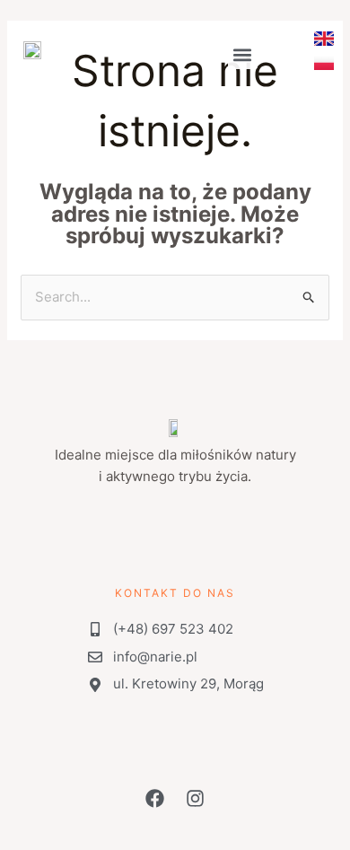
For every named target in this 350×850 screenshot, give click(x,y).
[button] (243, 54)
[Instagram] (291, 64)
